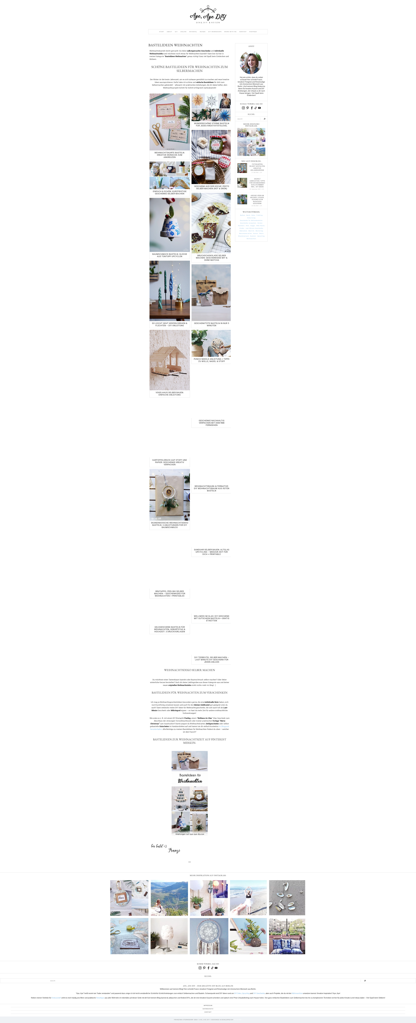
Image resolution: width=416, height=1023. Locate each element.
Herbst (260, 223)
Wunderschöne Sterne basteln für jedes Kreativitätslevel (211, 124)
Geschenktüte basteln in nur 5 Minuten (211, 324)
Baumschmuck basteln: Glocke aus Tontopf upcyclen (169, 255)
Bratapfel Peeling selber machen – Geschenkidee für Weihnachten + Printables (169, 593)
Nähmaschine (297, 993)
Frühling (260, 215)
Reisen (203, 31)
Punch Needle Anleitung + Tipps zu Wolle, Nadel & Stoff (211, 360)
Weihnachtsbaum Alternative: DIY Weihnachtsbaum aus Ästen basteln (211, 488)
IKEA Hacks (260, 225)
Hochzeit (241, 225)
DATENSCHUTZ (208, 1009)
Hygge (252, 225)
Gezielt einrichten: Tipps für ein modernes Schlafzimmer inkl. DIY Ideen (257, 183)
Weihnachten (251, 238)
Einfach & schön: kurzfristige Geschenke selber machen (170, 192)
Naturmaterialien (245, 233)
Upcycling (261, 236)
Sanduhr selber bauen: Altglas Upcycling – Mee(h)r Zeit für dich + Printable (211, 552)
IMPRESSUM (208, 1005)
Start (161, 31)
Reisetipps (100, 998)
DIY (176, 31)
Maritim (251, 230)
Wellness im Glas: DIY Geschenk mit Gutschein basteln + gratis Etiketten (211, 618)
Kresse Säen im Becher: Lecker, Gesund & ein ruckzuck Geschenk (257, 199)
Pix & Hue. (238, 1019)
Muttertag (259, 230)
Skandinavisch (243, 236)
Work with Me (230, 31)
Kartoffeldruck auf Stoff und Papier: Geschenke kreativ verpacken (169, 462)
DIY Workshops (215, 31)
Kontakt (243, 31)
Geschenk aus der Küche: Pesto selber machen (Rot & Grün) (211, 187)
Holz (247, 225)
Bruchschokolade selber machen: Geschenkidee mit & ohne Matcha (211, 257)
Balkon (242, 215)
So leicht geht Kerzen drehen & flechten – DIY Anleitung (169, 324)
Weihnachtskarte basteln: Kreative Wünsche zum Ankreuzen (169, 155)
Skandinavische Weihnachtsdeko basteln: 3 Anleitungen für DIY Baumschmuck (169, 525)
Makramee (243, 230)
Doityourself (56, 998)
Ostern (255, 233)
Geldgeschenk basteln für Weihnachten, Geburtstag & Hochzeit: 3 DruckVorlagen (169, 629)
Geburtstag (251, 217)
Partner (253, 31)
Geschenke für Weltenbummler (251, 220)
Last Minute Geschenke (254, 228)
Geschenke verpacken (248, 223)
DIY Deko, (238, 993)
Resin (261, 233)
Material (193, 31)
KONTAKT (208, 1012)
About (169, 31)
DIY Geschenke (259, 993)
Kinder (242, 228)
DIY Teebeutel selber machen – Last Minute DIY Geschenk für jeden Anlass (211, 659)
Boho (253, 215)
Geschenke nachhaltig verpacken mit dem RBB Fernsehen (211, 422)
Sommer (253, 236)
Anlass (183, 31)
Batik (248, 215)
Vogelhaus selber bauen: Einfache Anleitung (170, 393)
